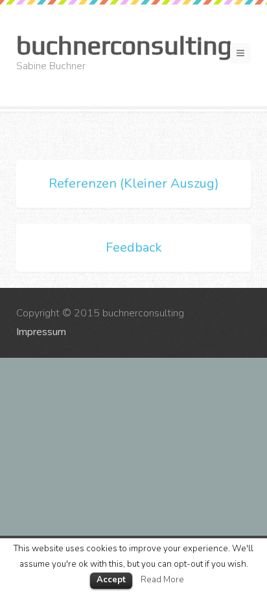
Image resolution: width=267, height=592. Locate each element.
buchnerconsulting (124, 45)
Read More (162, 580)
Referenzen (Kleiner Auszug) (134, 183)
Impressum (41, 332)
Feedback (134, 247)
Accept (111, 580)
